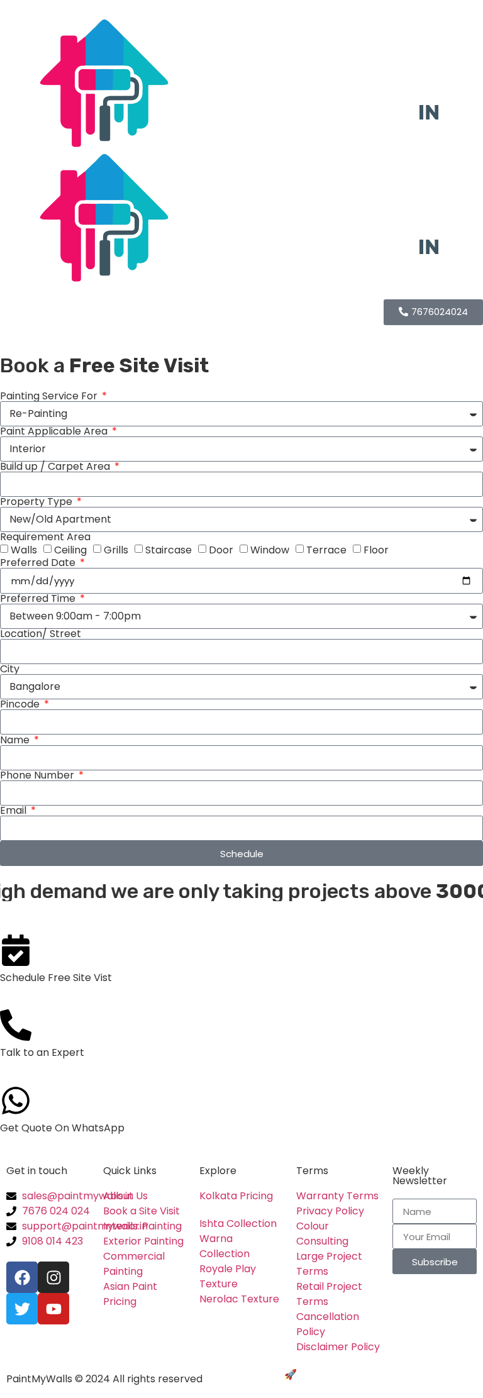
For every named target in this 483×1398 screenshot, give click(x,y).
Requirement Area (45, 537)
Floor (376, 550)
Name (16, 740)
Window (269, 550)
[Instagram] (53, 1277)
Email (14, 811)
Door (221, 550)
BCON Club (326, 1374)
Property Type (37, 502)
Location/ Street (40, 634)
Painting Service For (50, 396)
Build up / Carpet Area (56, 467)
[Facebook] (22, 1277)
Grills (116, 550)
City (9, 669)
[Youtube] (53, 1308)
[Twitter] (22, 1308)
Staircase (168, 550)
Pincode (21, 704)
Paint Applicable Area (55, 431)
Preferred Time (39, 599)
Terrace (326, 550)
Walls (24, 550)
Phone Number (38, 775)
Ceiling (70, 550)
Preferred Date (39, 563)
